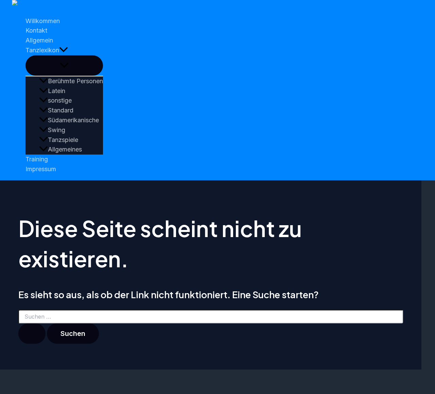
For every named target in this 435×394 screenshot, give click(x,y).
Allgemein (39, 40)
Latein (56, 90)
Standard (60, 110)
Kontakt (36, 30)
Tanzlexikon (42, 50)
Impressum (40, 169)
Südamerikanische (73, 120)
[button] (63, 50)
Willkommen (42, 20)
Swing (56, 129)
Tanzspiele (63, 139)
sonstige (60, 100)
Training (36, 159)
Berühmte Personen (75, 81)
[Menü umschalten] (64, 65)
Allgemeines (65, 149)
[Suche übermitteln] (32, 333)
